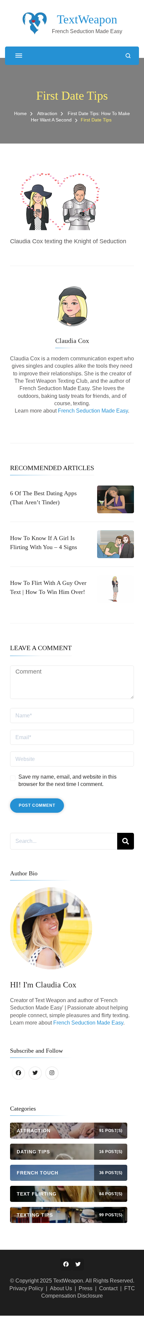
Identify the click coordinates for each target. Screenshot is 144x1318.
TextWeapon (87, 19)
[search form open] (128, 55)
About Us (61, 1288)
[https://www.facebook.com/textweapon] (18, 1073)
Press (85, 1288)
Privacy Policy (26, 1288)
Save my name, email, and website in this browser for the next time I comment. (67, 780)
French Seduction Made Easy (93, 411)
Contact (108, 1288)
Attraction (47, 113)
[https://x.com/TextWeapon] (35, 1073)
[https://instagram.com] (52, 1073)
